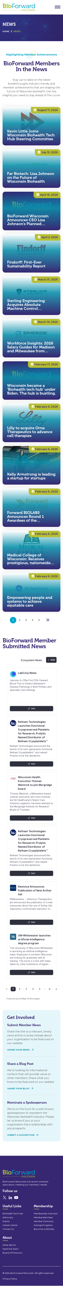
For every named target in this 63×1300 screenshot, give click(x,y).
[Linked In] (10, 1197)
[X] (4, 1197)
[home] (18, 7)
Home (6, 31)
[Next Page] (48, 620)
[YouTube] (16, 1197)
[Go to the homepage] (13, 1174)
